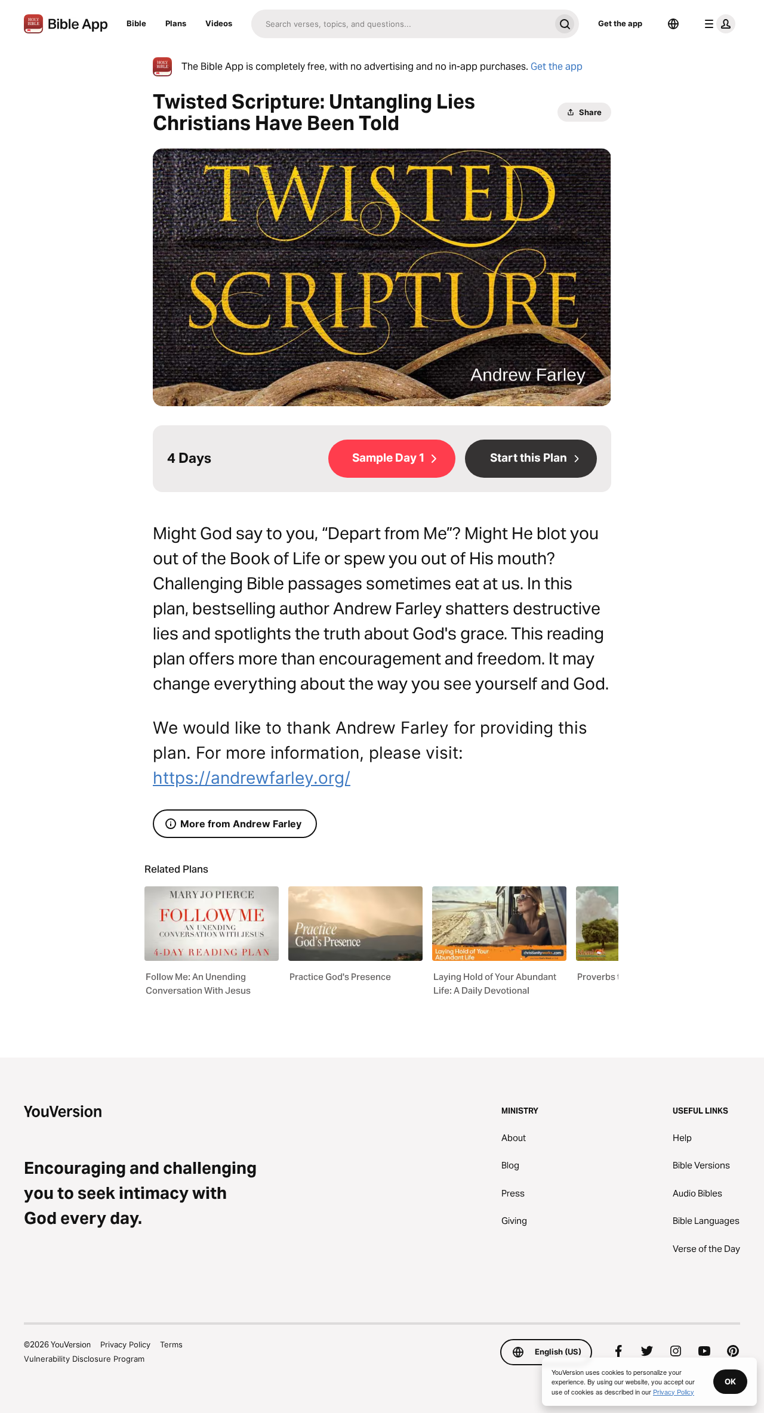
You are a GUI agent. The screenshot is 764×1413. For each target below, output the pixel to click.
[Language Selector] (673, 24)
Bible (136, 23)
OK (730, 1381)
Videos (218, 23)
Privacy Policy (125, 1344)
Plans (175, 23)
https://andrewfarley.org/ (251, 778)
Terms (171, 1344)
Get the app (620, 23)
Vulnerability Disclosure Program (84, 1358)
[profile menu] (717, 24)
